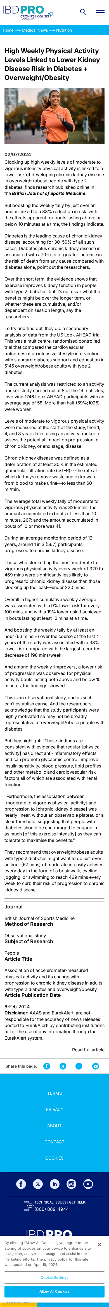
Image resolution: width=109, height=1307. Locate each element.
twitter (63, 1066)
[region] (54, 1269)
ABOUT (54, 1125)
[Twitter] (38, 1184)
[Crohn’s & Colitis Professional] (28, 13)
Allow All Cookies (54, 1291)
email (96, 1066)
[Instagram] (71, 1184)
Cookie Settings (55, 1277)
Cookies (54, 1158)
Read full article (88, 1049)
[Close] (99, 1244)
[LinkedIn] (55, 1184)
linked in (79, 1066)
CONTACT (54, 1141)
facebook (47, 1066)
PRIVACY (54, 1109)
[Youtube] (88, 1184)
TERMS (54, 1093)
